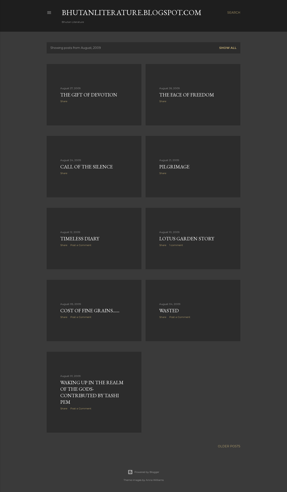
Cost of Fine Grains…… (90, 310)
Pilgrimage (174, 166)
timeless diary (79, 238)
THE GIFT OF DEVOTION (88, 94)
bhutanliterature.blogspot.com (131, 12)
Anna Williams (155, 480)
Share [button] (63, 101)
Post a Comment (80, 245)
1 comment (176, 245)
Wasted (169, 310)
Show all (228, 48)
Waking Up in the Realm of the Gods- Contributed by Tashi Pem (92, 392)
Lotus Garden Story (186, 238)
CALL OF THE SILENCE (86, 166)
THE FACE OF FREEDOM (186, 94)
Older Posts (229, 446)
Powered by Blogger (146, 472)
